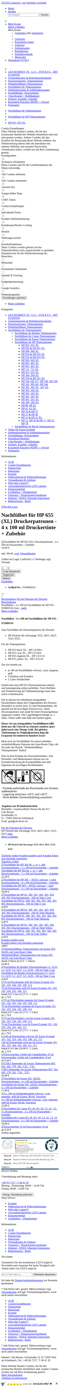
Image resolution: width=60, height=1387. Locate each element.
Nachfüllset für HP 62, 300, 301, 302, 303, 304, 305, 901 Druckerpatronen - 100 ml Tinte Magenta (29, 917)
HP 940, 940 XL (30, 351)
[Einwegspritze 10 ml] (13, 1126)
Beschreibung (8, 599)
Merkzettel (20, 57)
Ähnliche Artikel (10, 855)
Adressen (19, 45)
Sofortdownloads (24, 54)
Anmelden (20, 33)
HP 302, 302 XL (30, 396)
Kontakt (12, 474)
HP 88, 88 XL (28, 405)
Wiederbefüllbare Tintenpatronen (25, 327)
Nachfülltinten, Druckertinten (23, 435)
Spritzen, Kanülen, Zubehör (22, 444)
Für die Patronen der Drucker (31, 599)
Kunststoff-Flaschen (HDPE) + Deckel (28, 447)
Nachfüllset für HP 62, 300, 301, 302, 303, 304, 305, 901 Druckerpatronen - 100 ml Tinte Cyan (29, 902)
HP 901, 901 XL (30, 366)
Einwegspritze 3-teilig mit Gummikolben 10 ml (26, 1057)
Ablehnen (6, 1378)
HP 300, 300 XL (30, 402)
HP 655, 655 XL (30, 372)
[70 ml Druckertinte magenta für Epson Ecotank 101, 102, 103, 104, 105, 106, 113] (30, 1003)
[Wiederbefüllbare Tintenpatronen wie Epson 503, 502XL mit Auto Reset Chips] (30, 952)
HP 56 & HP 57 (29, 411)
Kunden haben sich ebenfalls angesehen (22, 943)
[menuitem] (33, 8)
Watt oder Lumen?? (18, 483)
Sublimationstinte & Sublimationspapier (29, 432)
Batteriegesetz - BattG (19, 501)
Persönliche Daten (24, 42)
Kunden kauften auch (31, 855)
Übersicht (20, 39)
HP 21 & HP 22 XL (31, 417)
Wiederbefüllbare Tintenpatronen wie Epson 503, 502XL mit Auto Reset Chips (27, 956)
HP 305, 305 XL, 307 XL (35, 387)
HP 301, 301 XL (30, 399)
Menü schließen (16, 27)
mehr (24, 608)
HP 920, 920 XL (30, 360)
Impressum (14, 471)
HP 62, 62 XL (28, 408)
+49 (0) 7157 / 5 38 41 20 (14, 1182)
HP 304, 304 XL (30, 390)
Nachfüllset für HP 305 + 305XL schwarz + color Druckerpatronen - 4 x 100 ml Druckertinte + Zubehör (29, 887)
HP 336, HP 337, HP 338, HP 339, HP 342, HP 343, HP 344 (39, 383)
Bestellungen (21, 51)
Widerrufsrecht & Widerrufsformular (27, 477)
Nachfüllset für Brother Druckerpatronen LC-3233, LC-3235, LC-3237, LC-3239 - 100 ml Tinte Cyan (28, 974)
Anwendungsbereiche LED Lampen (27, 486)
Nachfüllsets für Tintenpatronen (24, 330)
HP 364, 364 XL (30, 375)
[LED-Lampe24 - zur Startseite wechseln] (23, 2)
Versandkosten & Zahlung (22, 480)
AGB (11, 462)
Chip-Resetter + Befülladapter (24, 441)
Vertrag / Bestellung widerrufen (17, 1194)
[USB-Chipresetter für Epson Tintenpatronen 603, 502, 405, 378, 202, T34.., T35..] (30, 1066)
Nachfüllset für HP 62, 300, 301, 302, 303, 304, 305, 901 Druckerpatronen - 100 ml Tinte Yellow (29, 932)
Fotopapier (13, 450)
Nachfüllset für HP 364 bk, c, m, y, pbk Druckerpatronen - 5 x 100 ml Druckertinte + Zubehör (29, 872)
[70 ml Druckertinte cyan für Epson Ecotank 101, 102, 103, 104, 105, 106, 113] (30, 1021)
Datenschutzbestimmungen (29, 1280)
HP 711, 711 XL (30, 369)
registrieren (37, 33)
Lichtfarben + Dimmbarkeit (22, 492)
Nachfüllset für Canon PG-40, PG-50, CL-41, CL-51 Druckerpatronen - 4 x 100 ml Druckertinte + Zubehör (29, 1119)
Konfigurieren (19, 1378)
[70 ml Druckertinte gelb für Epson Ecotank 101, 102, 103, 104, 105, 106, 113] (30, 985)
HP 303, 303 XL (30, 393)
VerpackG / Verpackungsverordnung (27, 495)
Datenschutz (14, 468)
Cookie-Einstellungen (19, 465)
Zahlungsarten (22, 48)
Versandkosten (9, 1292)
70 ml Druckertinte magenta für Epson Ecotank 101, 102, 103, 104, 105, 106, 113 (28, 1008)
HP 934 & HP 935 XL (33, 354)
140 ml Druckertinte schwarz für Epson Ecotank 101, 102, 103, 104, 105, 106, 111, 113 (29, 1044)
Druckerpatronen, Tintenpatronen (25, 324)
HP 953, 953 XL (30, 345)
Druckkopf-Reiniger (18, 438)
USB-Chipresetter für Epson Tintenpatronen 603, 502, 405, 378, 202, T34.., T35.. (29, 1071)
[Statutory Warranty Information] (2, 593)
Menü (11, 8)
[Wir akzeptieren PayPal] (9, 506)
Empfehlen (7, 581)
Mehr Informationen (11, 1375)
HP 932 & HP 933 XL (33, 357)
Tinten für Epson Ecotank (21, 429)
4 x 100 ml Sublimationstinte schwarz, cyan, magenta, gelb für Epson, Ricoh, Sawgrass (29, 1101)
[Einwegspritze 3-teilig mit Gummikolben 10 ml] (27, 1054)
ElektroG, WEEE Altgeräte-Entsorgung (29, 498)
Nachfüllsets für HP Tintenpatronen (33, 342)
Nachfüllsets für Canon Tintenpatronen (35, 336)
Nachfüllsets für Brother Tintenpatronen (35, 333)
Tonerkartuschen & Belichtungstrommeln (29, 321)
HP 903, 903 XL (30, 363)
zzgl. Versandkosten (25, 553)
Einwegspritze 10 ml (37, 1126)
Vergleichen (8, 575)
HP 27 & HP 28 (29, 414)
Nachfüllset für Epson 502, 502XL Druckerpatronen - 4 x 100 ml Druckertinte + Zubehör (29, 1086)
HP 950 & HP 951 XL (33, 348)
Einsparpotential (16, 489)
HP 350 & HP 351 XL (33, 378)
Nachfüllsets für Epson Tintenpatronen (35, 339)
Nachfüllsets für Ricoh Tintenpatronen (35, 426)
